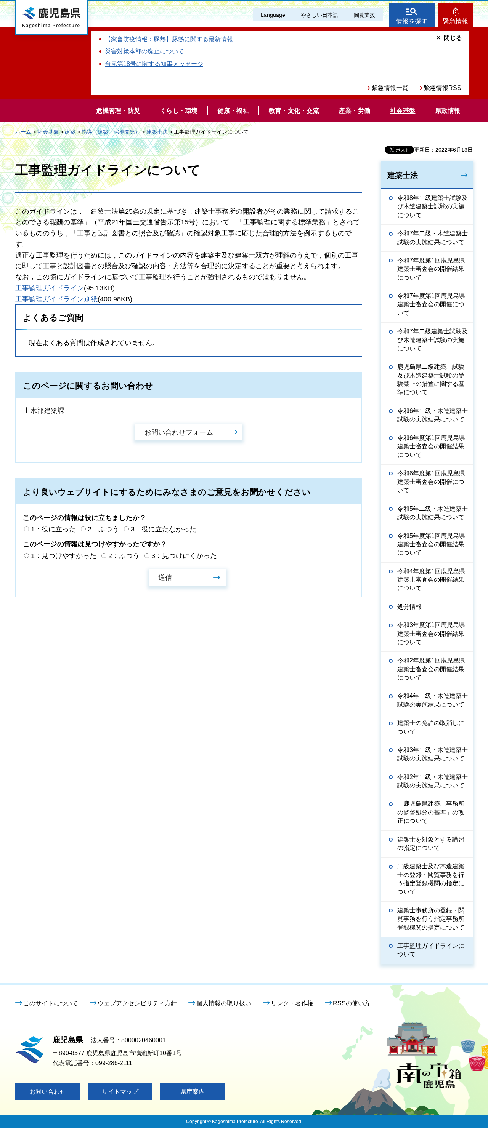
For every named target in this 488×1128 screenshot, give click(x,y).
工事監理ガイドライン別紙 (56, 299)
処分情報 (409, 606)
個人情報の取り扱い (223, 1003)
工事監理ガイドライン (49, 288)
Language (273, 15)
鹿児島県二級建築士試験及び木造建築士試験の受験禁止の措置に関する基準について (430, 379)
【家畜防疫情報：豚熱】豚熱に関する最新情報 (169, 39)
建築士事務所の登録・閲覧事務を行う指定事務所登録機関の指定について (430, 919)
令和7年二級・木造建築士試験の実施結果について (432, 237)
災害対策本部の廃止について (144, 51)
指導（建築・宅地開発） (111, 132)
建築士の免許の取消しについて (430, 727)
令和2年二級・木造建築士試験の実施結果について (432, 781)
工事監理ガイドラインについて (430, 949)
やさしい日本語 (319, 15)
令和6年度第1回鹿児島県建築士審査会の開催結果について (431, 446)
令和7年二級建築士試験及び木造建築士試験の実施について (432, 340)
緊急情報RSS (442, 88)
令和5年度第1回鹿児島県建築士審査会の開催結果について (431, 544)
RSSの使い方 (351, 1003)
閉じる (453, 38)
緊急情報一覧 (390, 88)
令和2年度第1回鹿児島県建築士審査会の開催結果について (431, 669)
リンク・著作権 (292, 1003)
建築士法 (157, 132)
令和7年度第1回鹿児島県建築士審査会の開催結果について (431, 269)
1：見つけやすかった (63, 556)
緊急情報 (455, 21)
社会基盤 (48, 132)
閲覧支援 (364, 15)
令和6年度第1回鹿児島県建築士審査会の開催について (431, 482)
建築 (70, 132)
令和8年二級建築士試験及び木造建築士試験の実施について (432, 206)
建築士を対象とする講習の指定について (430, 843)
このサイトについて (50, 1003)
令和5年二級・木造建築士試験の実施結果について (432, 513)
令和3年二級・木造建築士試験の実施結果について (432, 754)
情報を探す (412, 21)
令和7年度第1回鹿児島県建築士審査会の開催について (431, 304)
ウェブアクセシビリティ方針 (137, 1003)
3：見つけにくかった (184, 556)
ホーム (23, 132)
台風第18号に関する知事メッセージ (154, 64)
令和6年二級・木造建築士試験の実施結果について (432, 415)
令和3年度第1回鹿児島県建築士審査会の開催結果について (431, 633)
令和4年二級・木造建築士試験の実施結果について (432, 700)
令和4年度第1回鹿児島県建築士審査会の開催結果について (431, 580)
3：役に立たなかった (163, 529)
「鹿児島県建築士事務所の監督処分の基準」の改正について (430, 812)
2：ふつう (103, 529)
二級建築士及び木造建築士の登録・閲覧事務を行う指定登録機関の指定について (430, 879)
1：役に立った (53, 529)
